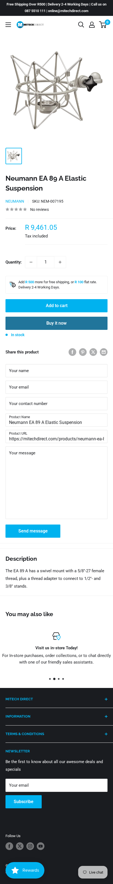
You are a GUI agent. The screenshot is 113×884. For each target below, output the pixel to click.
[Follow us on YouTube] (40, 846)
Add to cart (56, 305)
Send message (33, 531)
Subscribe (23, 801)
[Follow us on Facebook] (9, 846)
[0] (103, 24)
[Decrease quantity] (31, 262)
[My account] (92, 25)
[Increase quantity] (60, 262)
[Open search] (81, 25)
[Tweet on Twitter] (93, 352)
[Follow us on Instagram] (30, 846)
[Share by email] (104, 352)
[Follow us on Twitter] (20, 846)
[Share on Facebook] (72, 352)
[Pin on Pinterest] (83, 352)
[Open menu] (8, 24)
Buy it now (56, 323)
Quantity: (13, 262)
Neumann (14, 201)
